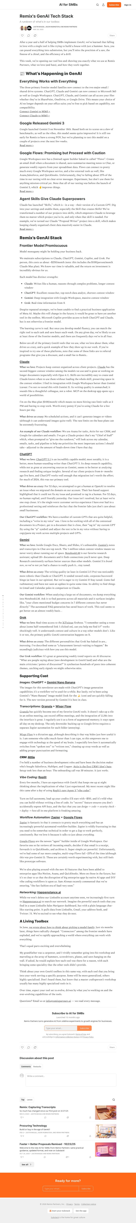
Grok (23, 617)
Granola (46, 706)
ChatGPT (26, 454)
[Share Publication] (103, 4)
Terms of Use (81, 1034)
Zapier (55, 817)
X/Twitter (67, 623)
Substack (55, 1217)
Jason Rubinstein (52, 27)
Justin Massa (38, 27)
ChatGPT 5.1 (43, 459)
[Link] (16, 73)
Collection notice (88, 1204)
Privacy (69, 1204)
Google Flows (72, 817)
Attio (31, 757)
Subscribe (114, 4)
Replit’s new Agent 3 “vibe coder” (71, 791)
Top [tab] (22, 1099)
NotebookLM (72, 553)
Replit (42, 777)
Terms (77, 1204)
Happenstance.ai (49, 892)
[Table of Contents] (3, 611)
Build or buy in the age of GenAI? (35, 1129)
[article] (68, 1112)
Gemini (24, 539)
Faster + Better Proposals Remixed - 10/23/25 (47, 1144)
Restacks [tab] (37, 1066)
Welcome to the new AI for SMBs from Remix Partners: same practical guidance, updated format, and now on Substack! (52, 1149)
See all (25, 1164)
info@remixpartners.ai (58, 1001)
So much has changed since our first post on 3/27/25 (44, 1110)
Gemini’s (103, 545)
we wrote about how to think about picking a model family (61, 927)
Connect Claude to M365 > (35, 116)
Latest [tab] (29, 1099)
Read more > (27, 145)
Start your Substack (61, 1210)
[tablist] (31, 1066)
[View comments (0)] (28, 35)
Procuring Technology (33, 1125)
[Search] (97, 4)
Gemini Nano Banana (61, 682)
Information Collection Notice (67, 1037)
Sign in (127, 4)
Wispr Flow (63, 706)
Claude (24, 361)
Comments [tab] (26, 1066)
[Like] (22, 35)
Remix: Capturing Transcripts (38, 1107)
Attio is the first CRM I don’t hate (92, 767)
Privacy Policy (88, 1037)
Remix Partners (70, 27)
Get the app (81, 1210)
